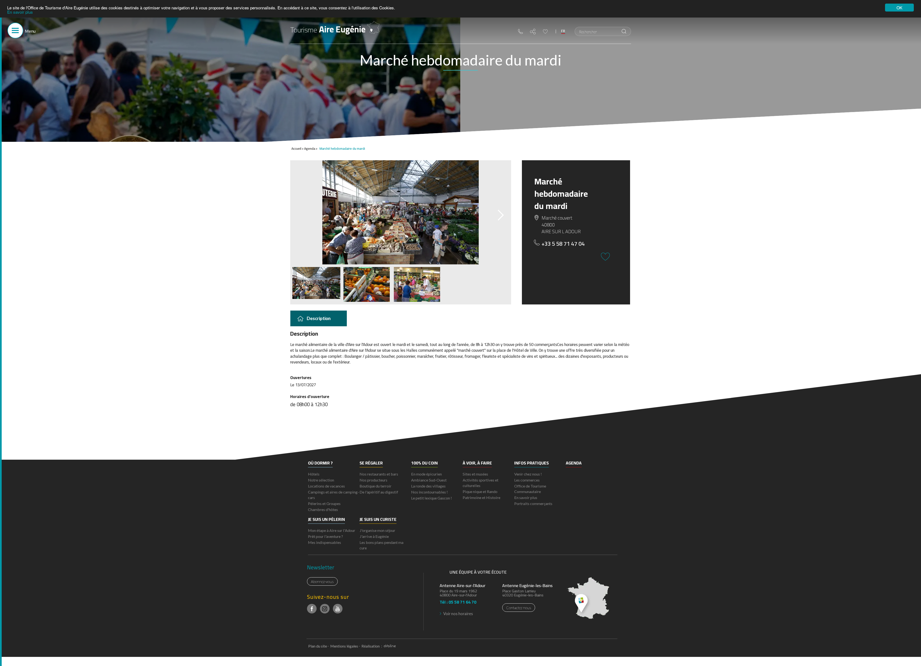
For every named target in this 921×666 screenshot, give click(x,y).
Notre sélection (321, 480)
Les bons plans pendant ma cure (381, 545)
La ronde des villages (428, 486)
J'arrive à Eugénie (374, 536)
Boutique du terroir (375, 486)
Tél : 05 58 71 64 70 (458, 601)
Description (319, 318)
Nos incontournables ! (429, 492)
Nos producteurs (373, 480)
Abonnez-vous (322, 581)
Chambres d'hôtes (323, 509)
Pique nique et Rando (480, 491)
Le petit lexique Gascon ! (431, 498)
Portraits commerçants (533, 503)
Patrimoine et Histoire (481, 497)
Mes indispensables (324, 542)
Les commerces (527, 480)
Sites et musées (475, 474)
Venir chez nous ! (528, 474)
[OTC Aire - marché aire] (400, 212)
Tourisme (328, 29)
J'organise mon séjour (377, 530)
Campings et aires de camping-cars (333, 495)
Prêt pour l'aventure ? (325, 536)
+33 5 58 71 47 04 (563, 244)
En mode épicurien (426, 474)
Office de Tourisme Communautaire (530, 489)
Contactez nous (518, 607)
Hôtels (313, 474)
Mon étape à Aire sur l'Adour (331, 530)
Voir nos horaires (458, 613)
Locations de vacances (326, 486)
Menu (30, 31)
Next (496, 214)
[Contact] (520, 31)
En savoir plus (20, 12)
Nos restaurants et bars (379, 474)
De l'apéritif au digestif (379, 492)
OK (899, 8)
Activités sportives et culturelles (480, 483)
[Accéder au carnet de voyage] (545, 32)
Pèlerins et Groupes (324, 503)
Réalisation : (372, 646)
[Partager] (533, 31)
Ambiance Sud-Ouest (429, 480)
